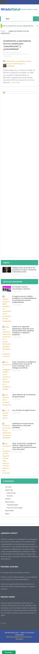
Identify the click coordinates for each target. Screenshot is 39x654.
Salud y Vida (9, 490)
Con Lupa (25, 54)
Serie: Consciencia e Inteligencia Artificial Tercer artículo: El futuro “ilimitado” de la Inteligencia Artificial (24, 365)
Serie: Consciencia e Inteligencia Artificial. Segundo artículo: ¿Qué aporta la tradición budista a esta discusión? (24, 446)
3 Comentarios (7, 56)
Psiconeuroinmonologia (14, 508)
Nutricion (10, 496)
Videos (7, 514)
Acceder (4, 623)
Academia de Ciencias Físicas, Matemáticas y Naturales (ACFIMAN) (23, 425)
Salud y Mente (9, 502)
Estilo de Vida (11, 493)
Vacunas (8, 499)
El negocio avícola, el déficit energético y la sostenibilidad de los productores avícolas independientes (24, 299)
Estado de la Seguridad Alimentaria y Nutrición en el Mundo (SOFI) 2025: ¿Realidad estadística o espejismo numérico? (23, 331)
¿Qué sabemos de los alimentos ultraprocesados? (24, 396)
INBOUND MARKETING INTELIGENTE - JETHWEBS (19, 638)
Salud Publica (9, 511)
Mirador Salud (16, 52)
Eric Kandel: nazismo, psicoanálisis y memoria (21, 288)
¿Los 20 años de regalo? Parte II (23, 410)
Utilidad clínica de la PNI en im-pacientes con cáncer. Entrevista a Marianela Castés (24, 270)
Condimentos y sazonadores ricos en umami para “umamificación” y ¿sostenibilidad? (17, 44)
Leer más (16, 82)
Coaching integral (12, 505)
